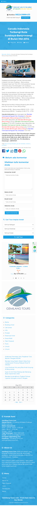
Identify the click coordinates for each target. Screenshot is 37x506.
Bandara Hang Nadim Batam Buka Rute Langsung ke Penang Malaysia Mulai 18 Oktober (17, 363)
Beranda (4, 54)
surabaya (4, 145)
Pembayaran (6, 489)
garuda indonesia (21, 143)
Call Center (8, 327)
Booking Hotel (9, 325)
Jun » (20, 402)
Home (4, 478)
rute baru (28, 143)
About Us (5, 480)
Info (6, 330)
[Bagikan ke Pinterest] (20, 152)
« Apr (16, 402)
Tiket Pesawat (9, 341)
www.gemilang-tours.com (10, 440)
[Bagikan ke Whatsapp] (24, 152)
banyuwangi (8, 143)
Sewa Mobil (8, 338)
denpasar (13, 143)
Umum (7, 349)
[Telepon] (35, 250)
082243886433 (22, 14)
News (4, 491)
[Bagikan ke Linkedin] (16, 152)
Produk (7, 333)
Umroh (7, 346)
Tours (6, 344)
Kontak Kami (25, 17)
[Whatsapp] (35, 247)
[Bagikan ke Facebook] (3, 152)
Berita (27, 42)
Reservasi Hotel (10, 336)
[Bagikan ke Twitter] (8, 152)
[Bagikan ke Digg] (12, 152)
